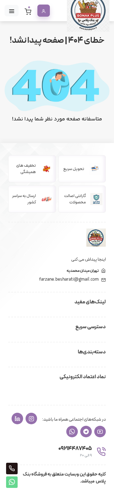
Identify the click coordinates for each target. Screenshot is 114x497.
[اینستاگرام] (31, 418)
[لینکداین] (17, 418)
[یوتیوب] (100, 431)
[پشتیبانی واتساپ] (12, 482)
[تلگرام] (86, 431)
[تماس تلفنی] (12, 468)
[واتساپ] (72, 431)
